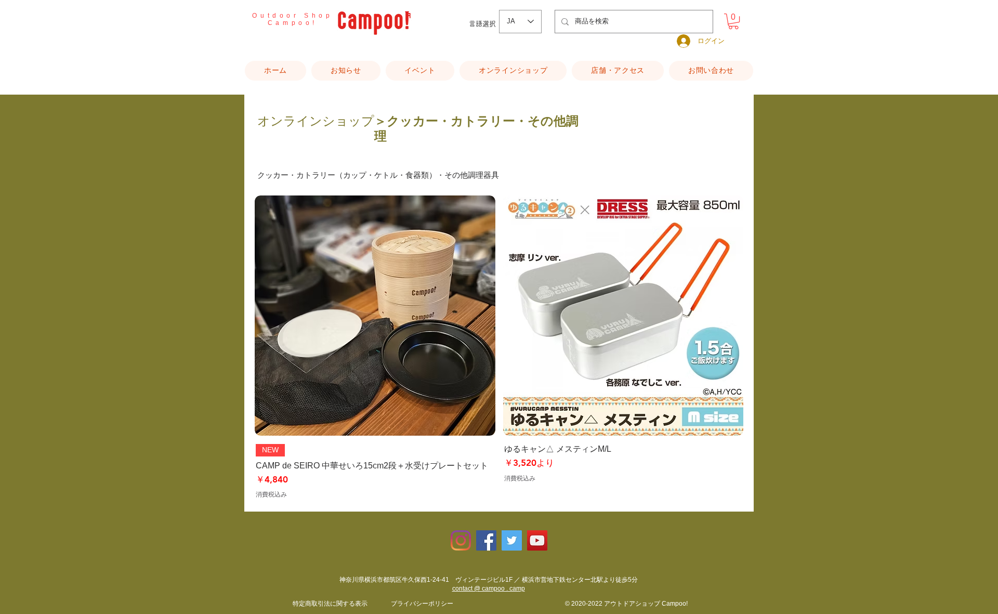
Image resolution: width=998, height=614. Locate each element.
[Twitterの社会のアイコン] (512, 540)
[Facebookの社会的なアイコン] (486, 540)
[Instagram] (461, 540)
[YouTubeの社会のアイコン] (537, 540)
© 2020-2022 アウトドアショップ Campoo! (626, 603)
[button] (733, 21)
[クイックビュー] (375, 315)
